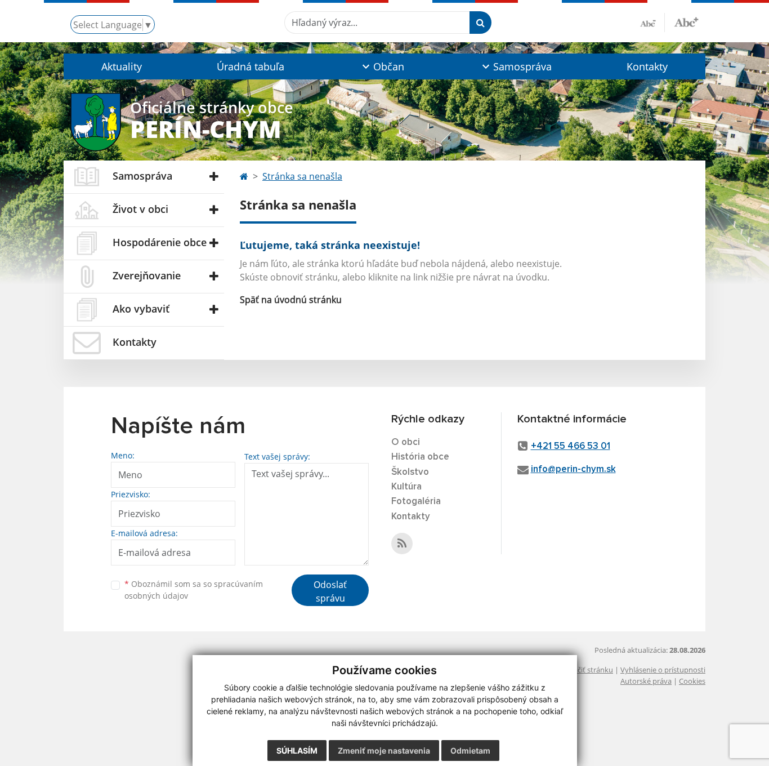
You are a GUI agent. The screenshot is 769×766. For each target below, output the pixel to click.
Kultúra (406, 487)
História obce (420, 457)
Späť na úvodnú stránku (291, 299)
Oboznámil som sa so (193, 589)
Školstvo (410, 472)
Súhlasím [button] (297, 750)
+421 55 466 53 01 (570, 446)
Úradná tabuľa (250, 66)
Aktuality (121, 66)
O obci (405, 442)
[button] (382, 66)
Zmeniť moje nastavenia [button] (384, 750)
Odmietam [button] (470, 750)
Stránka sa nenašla (302, 176)
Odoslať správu (330, 591)
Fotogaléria (416, 501)
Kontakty (647, 66)
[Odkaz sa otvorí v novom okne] (402, 543)
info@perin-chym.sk (573, 469)
